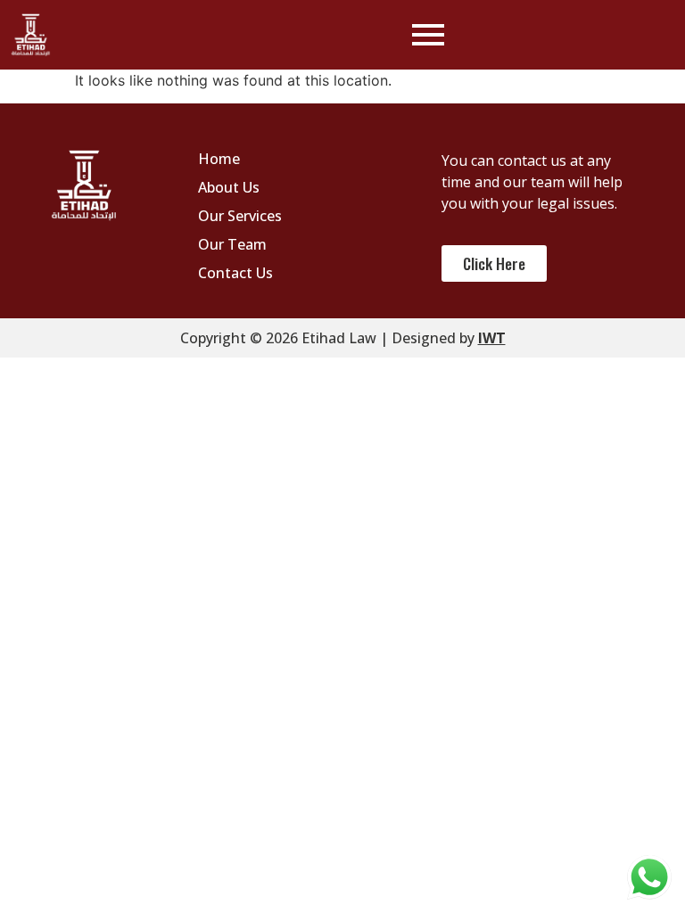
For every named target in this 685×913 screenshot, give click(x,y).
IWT (492, 338)
